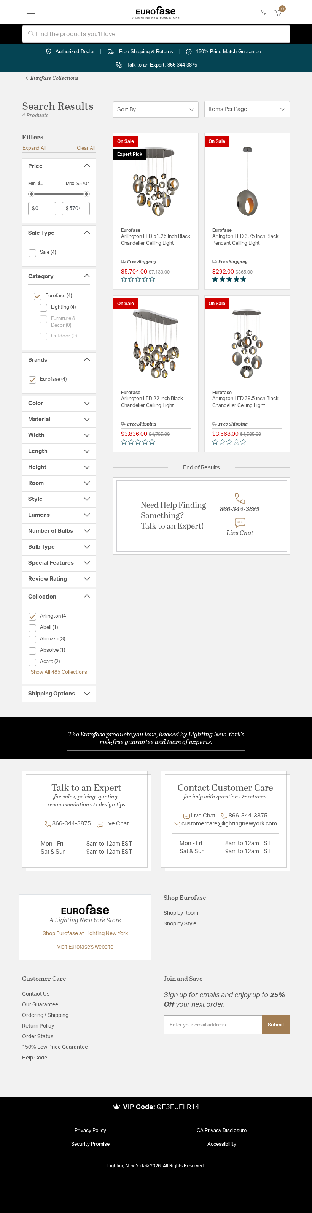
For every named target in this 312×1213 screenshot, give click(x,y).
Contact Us (35, 994)
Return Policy (38, 1026)
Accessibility (221, 1144)
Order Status (37, 1036)
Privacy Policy (90, 1130)
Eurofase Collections (53, 78)
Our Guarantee (40, 1004)
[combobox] (156, 34)
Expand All (34, 148)
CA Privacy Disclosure (222, 1130)
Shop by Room (181, 913)
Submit (276, 1025)
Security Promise (90, 1144)
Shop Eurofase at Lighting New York (85, 933)
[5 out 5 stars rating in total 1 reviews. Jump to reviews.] (230, 279)
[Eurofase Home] (156, 12)
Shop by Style (180, 923)
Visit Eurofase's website (85, 947)
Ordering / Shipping (45, 1015)
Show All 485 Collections (59, 672)
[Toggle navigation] (31, 12)
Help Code (34, 1058)
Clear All (86, 148)
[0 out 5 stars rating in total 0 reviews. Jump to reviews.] (140, 279)
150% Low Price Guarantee (55, 1047)
